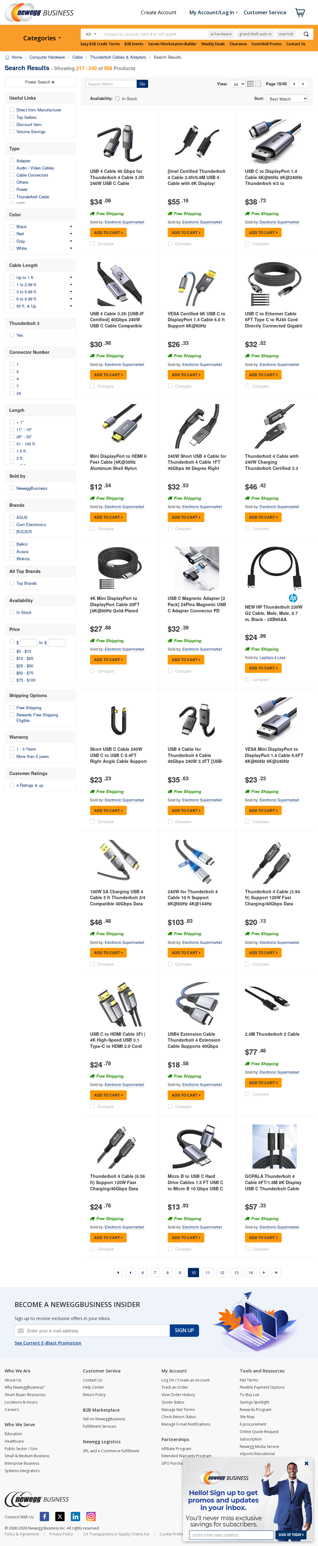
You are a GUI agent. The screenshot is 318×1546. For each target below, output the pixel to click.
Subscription (251, 1439)
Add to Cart (107, 232)
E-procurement (253, 1424)
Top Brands (26, 583)
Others (22, 182)
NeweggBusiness (32, 488)
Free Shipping (28, 707)
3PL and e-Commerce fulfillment (111, 1451)
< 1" (20, 422)
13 (236, 1272)
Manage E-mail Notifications (185, 1424)
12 (222, 1272)
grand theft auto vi (255, 34)
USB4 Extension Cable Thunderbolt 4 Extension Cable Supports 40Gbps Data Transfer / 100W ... (194, 1043)
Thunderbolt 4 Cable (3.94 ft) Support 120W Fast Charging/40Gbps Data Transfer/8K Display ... (272, 900)
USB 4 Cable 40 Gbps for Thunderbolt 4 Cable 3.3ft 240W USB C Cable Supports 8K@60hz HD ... (117, 180)
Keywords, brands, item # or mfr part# (140, 34)
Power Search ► (40, 82)
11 (208, 1272)
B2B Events (134, 44)
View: (222, 84)
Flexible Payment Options (262, 1387)
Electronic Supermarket (124, 221)
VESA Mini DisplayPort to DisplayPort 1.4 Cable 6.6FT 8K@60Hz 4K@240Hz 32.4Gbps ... (274, 758)
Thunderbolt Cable (32, 197)
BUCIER (24, 531)
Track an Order (174, 1387)
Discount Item (29, 124)
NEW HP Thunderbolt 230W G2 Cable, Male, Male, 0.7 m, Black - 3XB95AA (273, 613)
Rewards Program (255, 1409)
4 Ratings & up (29, 785)
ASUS (22, 517)
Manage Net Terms (178, 1409)
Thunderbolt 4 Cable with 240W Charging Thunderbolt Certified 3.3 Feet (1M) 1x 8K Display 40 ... (273, 468)
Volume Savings (31, 131)
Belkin (22, 544)
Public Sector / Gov (21, 1448)
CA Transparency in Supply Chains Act (116, 1534)
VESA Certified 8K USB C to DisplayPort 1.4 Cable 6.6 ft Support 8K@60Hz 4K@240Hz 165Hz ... (196, 322)
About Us (13, 1380)
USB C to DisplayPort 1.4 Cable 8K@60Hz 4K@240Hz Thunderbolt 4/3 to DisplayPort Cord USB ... (273, 180)
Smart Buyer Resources (25, 1394)
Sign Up (184, 1330)
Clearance (238, 44)
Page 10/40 (276, 84)
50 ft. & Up (26, 306)
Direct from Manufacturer (38, 110)
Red (20, 234)
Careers (12, 1409)
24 (18, 393)
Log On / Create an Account (185, 1380)
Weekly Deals (213, 44)
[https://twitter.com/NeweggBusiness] (60, 1516)
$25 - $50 (24, 666)
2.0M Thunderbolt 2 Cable (272, 1034)
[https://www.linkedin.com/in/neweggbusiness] (75, 1516)
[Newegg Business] (37, 1499)
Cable (77, 57)
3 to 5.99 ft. (26, 292)
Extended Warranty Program (186, 1455)
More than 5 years (32, 756)
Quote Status (172, 1402)
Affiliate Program (176, 1448)
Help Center (93, 1387)
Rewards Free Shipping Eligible (37, 717)
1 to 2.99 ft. (26, 284)
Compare (106, 243)
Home (16, 57)
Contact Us (296, 44)
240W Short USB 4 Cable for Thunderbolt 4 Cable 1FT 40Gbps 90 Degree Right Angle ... (197, 465)
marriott (286, 34)
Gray (20, 241)
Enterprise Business (22, 1463)
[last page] (276, 1272)
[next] (264, 1272)
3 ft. (20, 458)
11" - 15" (24, 429)
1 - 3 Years (26, 749)
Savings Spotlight (254, 1402)
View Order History (178, 1394)
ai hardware (221, 34)
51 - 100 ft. (26, 444)
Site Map (247, 1416)
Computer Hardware (47, 57)
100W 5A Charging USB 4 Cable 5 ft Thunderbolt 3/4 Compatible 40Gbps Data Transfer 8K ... (117, 900)
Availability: (101, 98)
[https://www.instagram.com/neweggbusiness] (91, 1516)
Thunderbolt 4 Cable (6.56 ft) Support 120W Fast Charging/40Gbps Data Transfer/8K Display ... (117, 1185)
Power (22, 189)
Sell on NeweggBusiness (104, 1419)
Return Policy (94, 1394)
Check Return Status (178, 1416)
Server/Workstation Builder (172, 44)
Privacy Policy (61, 1534)
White (21, 248)
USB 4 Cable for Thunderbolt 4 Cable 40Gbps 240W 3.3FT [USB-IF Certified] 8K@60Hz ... (195, 758)
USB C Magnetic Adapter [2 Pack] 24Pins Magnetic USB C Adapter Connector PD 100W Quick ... (197, 607)
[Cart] (300, 12)
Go (142, 84)
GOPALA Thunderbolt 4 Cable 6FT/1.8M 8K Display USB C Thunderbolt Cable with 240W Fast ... (273, 1185)
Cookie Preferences (177, 1534)
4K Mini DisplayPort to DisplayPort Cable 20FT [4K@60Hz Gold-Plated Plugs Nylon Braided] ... (115, 607)
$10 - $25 (24, 658)
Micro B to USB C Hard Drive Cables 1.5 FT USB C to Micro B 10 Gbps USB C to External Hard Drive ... (195, 1185)
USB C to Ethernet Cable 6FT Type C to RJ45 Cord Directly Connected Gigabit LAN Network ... (273, 322)
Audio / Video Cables (35, 168)
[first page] (118, 1272)
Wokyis (23, 558)
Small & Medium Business (27, 1455)
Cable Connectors (32, 175)
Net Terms (249, 1380)
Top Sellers (26, 117)
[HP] (293, 598)
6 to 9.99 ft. (26, 299)
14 (250, 1272)
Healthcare (14, 1441)
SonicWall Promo (267, 44)
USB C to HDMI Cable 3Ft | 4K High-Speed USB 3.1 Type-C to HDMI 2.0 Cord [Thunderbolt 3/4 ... (117, 1043)
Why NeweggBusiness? (24, 1387)
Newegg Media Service (259, 1446)
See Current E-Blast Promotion (48, 1343)
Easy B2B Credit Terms (100, 44)
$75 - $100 (25, 680)
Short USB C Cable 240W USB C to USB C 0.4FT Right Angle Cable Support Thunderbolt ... (118, 758)
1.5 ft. (21, 451)
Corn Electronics (31, 524)
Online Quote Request (259, 1431)
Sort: (259, 98)
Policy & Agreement (22, 1534)
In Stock (24, 612)
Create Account (158, 12)
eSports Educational (257, 1453)
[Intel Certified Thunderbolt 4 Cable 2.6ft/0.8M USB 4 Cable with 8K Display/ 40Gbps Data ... (196, 180)
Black (21, 226)
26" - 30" (24, 436)
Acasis (22, 551)
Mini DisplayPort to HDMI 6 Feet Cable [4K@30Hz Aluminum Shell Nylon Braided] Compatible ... (118, 465)
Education (13, 1433)
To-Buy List (249, 1394)
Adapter (23, 161)
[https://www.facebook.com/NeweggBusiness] (44, 1516)
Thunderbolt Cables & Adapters (118, 57)
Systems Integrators (22, 1470)
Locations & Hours (21, 1402)
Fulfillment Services (99, 1426)
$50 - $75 (24, 673)
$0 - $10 (23, 651)
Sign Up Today (290, 1534)
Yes (19, 335)
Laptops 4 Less (272, 657)
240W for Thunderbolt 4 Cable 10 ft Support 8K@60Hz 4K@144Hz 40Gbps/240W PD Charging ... (196, 903)
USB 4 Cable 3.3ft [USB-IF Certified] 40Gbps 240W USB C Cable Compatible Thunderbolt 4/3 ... (117, 322)
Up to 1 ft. (25, 277)
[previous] (130, 1272)
